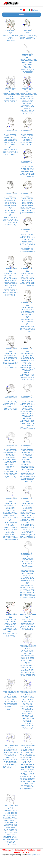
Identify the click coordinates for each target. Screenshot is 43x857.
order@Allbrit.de (34, 854)
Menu (21, 14)
